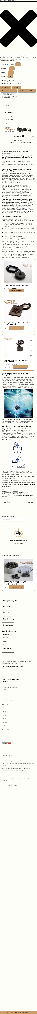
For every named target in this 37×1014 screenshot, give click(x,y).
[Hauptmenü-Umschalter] (33, 136)
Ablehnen (16, 87)
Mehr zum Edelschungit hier (17, 247)
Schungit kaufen (21, 178)
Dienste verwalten (9, 80)
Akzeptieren (5, 87)
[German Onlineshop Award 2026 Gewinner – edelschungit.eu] (18, 533)
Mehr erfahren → (18, 543)
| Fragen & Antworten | (10, 123)
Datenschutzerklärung (10, 96)
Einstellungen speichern (27, 91)
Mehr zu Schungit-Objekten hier (21, 257)
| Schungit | (7, 105)
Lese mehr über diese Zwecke (13, 83)
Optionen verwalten (9, 79)
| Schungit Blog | (8, 116)
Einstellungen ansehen (8, 91)
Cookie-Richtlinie (9, 94)
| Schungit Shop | (8, 109)
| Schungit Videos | (9, 119)
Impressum (7, 97)
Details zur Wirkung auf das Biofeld (17, 422)
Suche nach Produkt (8, 516)
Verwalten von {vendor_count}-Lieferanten (16, 82)
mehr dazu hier (23, 212)
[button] (18, 28)
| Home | (6, 102)
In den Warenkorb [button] (16, 290)
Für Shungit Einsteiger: (18, 770)
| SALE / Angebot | (8, 112)
